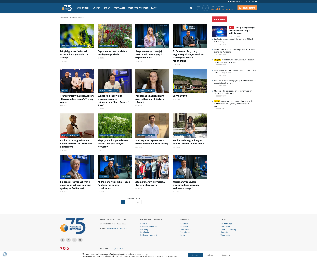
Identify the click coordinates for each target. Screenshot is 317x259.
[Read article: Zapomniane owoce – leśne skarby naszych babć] (115, 36)
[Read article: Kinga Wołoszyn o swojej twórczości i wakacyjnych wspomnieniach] (152, 36)
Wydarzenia (225, 235)
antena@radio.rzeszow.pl (117, 228)
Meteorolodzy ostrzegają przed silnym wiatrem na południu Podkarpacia (233, 92)
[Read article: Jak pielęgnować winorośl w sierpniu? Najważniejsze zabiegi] (77, 36)
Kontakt (143, 224)
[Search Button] (191, 8)
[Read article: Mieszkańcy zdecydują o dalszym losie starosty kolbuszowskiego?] (190, 167)
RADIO (154, 8)
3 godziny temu (220, 65)
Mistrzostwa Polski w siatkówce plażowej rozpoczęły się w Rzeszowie (234, 61)
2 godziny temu (220, 44)
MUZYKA (96, 8)
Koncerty (224, 232)
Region (183, 235)
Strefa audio (225, 226)
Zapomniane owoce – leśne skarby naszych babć (112, 53)
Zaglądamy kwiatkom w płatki (74, 46)
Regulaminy (145, 232)
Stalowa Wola (185, 229)
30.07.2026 (138, 147)
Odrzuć (210, 255)
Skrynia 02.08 (180, 95)
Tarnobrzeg (185, 232)
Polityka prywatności (148, 235)
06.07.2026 (138, 189)
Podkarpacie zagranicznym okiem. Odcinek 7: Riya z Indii (188, 142)
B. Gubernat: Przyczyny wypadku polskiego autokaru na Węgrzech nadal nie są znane (188, 56)
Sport (64, 90)
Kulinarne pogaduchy (108, 46)
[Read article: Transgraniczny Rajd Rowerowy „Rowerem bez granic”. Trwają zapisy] (77, 81)
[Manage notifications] (5, 254)
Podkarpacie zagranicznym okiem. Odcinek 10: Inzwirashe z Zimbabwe (76, 143)
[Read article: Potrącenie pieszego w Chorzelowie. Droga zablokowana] (219, 31)
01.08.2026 (63, 150)
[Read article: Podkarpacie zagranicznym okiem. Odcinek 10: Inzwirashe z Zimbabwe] (77, 125)
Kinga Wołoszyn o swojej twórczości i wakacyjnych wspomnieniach (148, 54)
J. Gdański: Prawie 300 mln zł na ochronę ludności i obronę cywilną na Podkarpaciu (75, 185)
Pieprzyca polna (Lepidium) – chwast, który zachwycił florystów (113, 143)
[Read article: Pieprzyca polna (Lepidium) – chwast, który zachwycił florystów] (115, 125)
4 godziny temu (220, 85)
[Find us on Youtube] (256, 1)
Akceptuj (195, 255)
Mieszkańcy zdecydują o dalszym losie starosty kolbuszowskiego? (186, 185)
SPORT (107, 8)
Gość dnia (179, 46)
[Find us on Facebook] (246, 1)
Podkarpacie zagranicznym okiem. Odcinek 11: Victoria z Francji (149, 99)
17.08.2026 (63, 106)
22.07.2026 (176, 147)
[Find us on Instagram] (252, 1)
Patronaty (144, 229)
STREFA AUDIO (119, 8)
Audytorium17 (117, 248)
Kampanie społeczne (148, 226)
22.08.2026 (63, 61)
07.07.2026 (101, 192)
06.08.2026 (101, 109)
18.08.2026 (138, 61)
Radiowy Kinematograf (109, 90)
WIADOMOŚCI (83, 8)
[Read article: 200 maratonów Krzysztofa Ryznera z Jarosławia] (152, 167)
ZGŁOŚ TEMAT (249, 8)
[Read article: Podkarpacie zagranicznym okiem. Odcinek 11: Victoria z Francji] (152, 81)
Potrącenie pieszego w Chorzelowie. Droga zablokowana (242, 30)
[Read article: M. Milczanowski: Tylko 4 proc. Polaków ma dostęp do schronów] (115, 167)
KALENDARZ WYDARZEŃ (138, 8)
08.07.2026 (63, 192)
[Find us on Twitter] (249, 1)
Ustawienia (226, 255)
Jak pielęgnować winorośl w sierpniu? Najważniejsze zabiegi (74, 54)
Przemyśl (184, 226)
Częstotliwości (226, 224)
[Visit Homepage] (66, 8)
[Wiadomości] (198, 8)
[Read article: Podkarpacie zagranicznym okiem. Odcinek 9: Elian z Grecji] (152, 125)
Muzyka (140, 46)
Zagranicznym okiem (145, 90)
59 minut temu (234, 36)
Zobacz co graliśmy (228, 229)
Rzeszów (184, 224)
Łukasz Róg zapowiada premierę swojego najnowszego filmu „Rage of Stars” (113, 100)
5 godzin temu (220, 109)
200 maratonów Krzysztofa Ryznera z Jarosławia (150, 183)
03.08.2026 (176, 99)
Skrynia (178, 90)
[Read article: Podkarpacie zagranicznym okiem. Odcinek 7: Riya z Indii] (190, 125)
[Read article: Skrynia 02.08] (190, 81)
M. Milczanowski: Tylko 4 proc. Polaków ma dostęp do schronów (114, 185)
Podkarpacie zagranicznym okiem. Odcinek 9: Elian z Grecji (151, 142)
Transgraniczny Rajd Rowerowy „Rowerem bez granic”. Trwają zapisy (77, 99)
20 (138, 202)
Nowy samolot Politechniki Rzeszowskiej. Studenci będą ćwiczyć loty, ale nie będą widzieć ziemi (234, 103)
